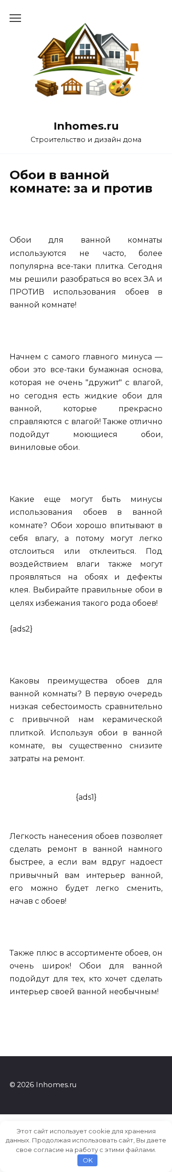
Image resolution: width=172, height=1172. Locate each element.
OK (88, 1160)
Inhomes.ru (86, 125)
